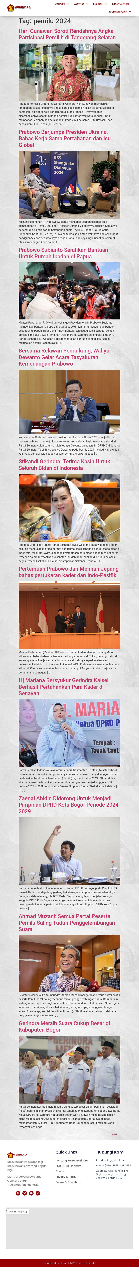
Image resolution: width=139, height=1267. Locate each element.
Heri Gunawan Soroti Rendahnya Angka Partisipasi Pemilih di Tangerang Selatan (67, 34)
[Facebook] (18, 1193)
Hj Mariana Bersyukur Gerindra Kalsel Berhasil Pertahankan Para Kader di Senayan (63, 687)
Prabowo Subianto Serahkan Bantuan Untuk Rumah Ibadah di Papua (63, 253)
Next (116, 1134)
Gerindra (60, 4)
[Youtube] (31, 1193)
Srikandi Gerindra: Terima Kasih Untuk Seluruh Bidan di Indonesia (64, 464)
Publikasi (98, 4)
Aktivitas (79, 4)
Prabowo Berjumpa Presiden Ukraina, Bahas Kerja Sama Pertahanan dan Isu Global (65, 138)
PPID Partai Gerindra (84, 1263)
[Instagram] (38, 1193)
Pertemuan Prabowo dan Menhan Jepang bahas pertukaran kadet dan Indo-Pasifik (69, 572)
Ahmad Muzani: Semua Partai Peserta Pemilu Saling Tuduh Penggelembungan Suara (67, 922)
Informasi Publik (118, 11)
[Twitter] (24, 1193)
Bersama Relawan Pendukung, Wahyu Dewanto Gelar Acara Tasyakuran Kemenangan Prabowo (64, 357)
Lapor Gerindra (121, 4)
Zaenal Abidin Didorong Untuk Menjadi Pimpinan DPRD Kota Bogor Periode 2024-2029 (69, 805)
